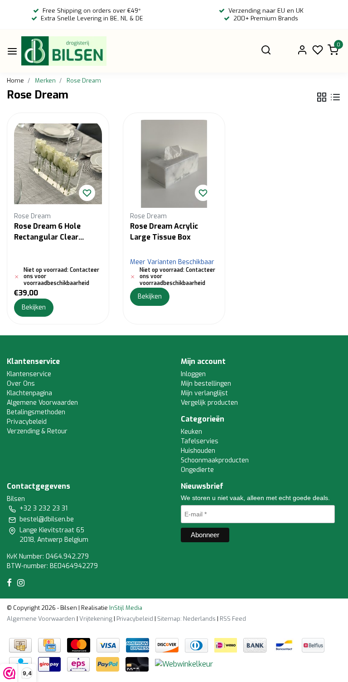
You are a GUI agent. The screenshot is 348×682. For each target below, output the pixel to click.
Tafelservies (199, 441)
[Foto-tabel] (322, 97)
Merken (45, 80)
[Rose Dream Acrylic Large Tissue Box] (174, 164)
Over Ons (21, 383)
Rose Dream (84, 80)
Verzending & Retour (37, 431)
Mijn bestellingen (206, 383)
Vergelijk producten (209, 402)
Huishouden (198, 450)
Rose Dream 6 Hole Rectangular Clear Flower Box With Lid (49, 232)
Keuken (191, 431)
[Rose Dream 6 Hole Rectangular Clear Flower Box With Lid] (58, 164)
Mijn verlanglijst (204, 393)
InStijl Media (125, 608)
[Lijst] (335, 97)
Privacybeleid (27, 421)
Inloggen (193, 374)
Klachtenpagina (29, 393)
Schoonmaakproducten (215, 460)
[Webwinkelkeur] (184, 663)
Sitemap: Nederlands (186, 619)
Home (15, 80)
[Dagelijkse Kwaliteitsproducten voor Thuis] (63, 51)
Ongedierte (197, 470)
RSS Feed (233, 619)
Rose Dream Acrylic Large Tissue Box (164, 231)
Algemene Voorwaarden (42, 402)
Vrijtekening (95, 619)
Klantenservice (29, 374)
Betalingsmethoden (36, 412)
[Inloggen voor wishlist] (87, 193)
